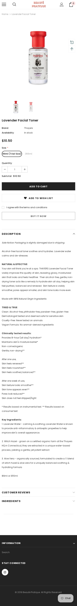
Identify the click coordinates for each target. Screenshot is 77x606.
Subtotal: (7, 176)
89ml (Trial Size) (12, 153)
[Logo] (38, 4)
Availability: (8, 132)
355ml (28, 153)
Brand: (5, 128)
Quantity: (7, 163)
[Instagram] (5, 572)
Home (5, 14)
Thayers (28, 128)
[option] (38, 58)
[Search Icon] (14, 4)
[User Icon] (62, 4)
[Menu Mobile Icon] (4, 4)
